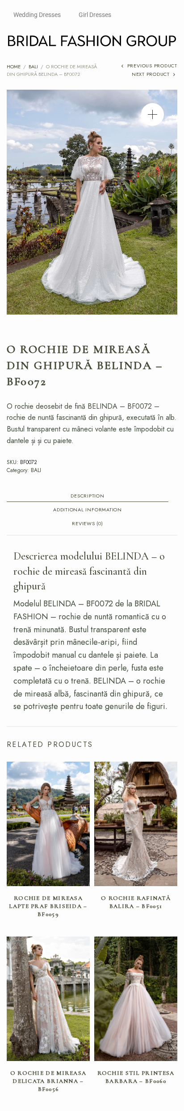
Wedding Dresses (37, 14)
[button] (152, 114)
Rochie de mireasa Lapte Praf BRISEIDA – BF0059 (48, 906)
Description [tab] (87, 496)
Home (14, 66)
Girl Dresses (95, 14)
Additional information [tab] (87, 510)
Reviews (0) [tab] (87, 524)
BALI (33, 66)
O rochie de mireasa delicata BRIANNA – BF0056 (48, 1081)
